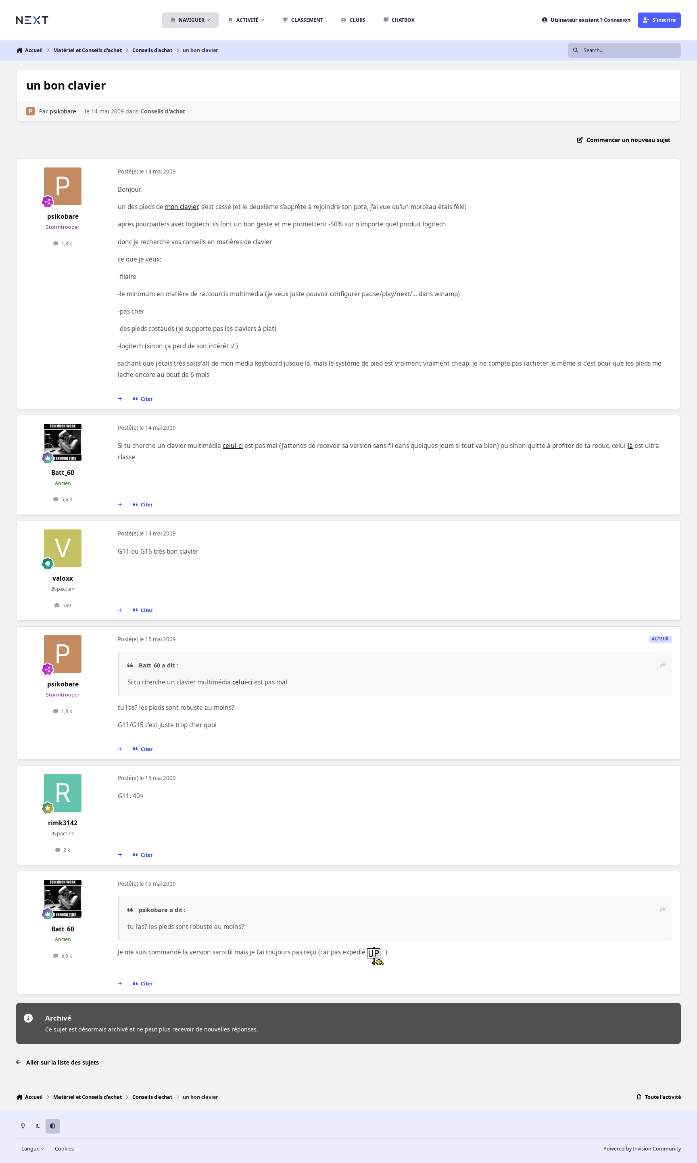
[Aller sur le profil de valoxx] (63, 548)
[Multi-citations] (120, 399)
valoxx (62, 578)
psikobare (63, 111)
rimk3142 (62, 823)
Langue (31, 1148)
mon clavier (181, 207)
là (630, 445)
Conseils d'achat (162, 111)
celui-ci (233, 445)
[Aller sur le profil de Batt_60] (63, 443)
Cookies (64, 1148)
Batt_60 (62, 473)
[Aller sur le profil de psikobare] (30, 111)
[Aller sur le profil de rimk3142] (63, 793)
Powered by (642, 1148)
